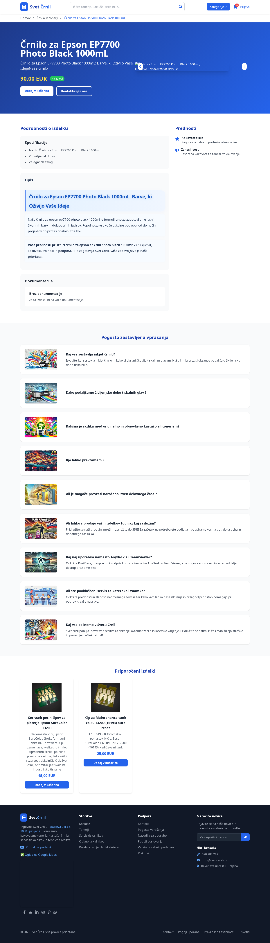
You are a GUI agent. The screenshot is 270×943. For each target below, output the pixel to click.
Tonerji (84, 830)
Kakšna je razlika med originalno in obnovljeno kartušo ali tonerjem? (122, 426)
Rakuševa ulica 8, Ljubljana (219, 866)
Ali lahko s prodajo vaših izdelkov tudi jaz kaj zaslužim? (111, 523)
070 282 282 (210, 854)
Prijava (245, 7)
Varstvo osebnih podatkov (156, 847)
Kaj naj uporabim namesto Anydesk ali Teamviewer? (109, 557)
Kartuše (84, 824)
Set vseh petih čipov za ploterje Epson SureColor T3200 (47, 722)
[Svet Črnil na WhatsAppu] (55, 912)
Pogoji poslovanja (150, 841)
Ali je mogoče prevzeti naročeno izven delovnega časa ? (111, 494)
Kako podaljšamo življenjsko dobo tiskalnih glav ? (106, 392)
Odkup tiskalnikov (91, 841)
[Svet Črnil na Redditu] (30, 912)
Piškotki (143, 853)
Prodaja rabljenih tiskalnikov (99, 847)
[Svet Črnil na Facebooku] (24, 912)
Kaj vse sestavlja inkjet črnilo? (90, 354)
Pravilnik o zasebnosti (219, 932)
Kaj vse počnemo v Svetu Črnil (90, 624)
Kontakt (143, 824)
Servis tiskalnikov (91, 836)
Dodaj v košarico (37, 91)
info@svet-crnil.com (215, 860)
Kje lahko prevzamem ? (85, 460)
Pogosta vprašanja (151, 830)
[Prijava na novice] (245, 837)
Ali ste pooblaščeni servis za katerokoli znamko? (105, 591)
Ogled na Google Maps (38, 855)
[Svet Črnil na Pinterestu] (49, 912)
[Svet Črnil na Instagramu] (43, 912)
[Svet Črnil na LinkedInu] (37, 912)
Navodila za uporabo (152, 836)
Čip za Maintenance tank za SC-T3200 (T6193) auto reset (105, 722)
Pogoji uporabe (188, 932)
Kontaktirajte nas (74, 91)
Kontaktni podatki (38, 847)
